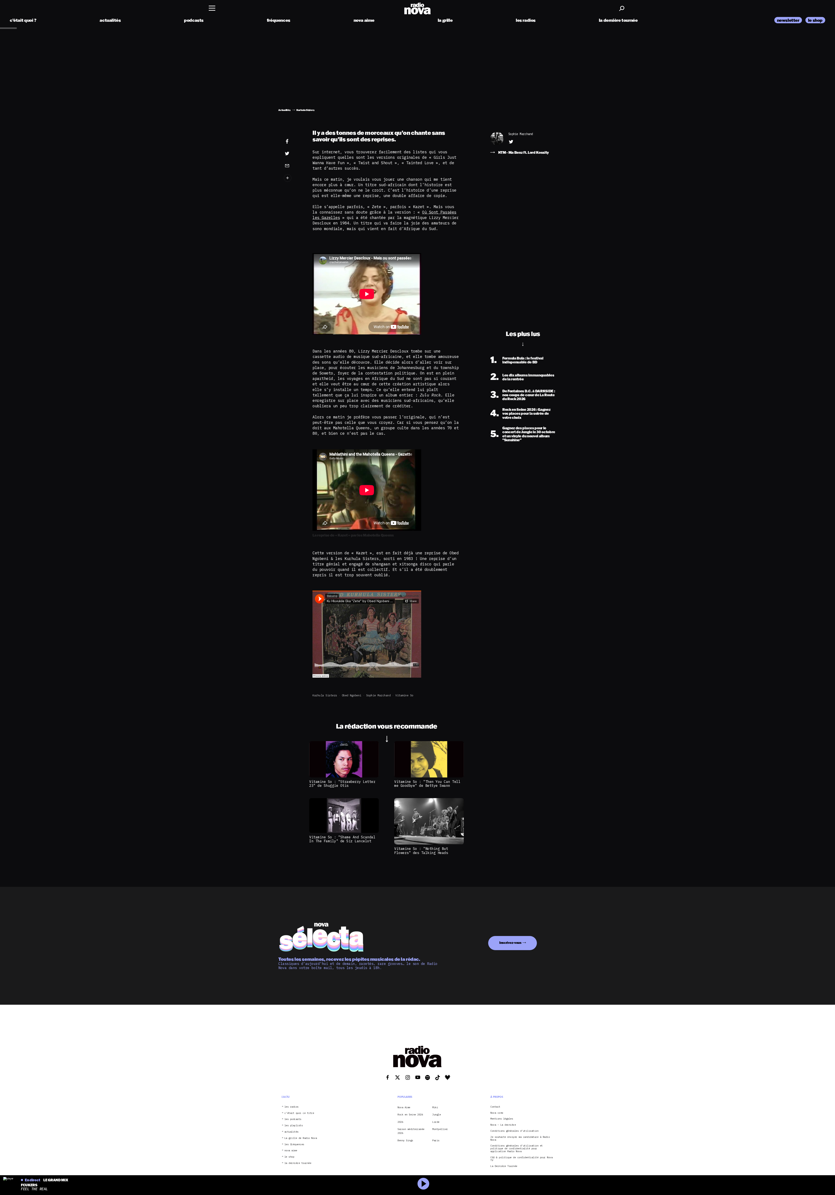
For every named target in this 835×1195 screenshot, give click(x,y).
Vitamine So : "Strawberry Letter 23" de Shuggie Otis (342, 783)
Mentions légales (501, 1118)
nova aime (364, 20)
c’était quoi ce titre (299, 1113)
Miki (435, 1107)
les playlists (293, 1125)
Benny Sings (405, 1140)
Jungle (436, 1114)
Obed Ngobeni (351, 695)
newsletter (788, 20)
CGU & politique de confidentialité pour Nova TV (521, 1159)
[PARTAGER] (294, 153)
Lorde (435, 1121)
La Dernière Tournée (503, 1166)
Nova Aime (403, 1107)
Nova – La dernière (503, 1124)
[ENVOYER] (294, 165)
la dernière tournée (618, 20)
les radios (526, 20)
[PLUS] (294, 178)
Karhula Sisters (324, 695)
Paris (435, 1140)
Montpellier (440, 1129)
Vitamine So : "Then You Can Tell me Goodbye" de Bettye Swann (427, 783)
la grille (445, 20)
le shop (815, 20)
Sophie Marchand (378, 695)
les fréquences (294, 1144)
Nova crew (496, 1112)
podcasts (194, 20)
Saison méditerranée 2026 (410, 1131)
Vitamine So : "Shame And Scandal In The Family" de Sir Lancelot (342, 839)
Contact (495, 1106)
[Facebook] (294, 141)
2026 (400, 1121)
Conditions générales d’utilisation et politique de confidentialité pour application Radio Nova (516, 1148)
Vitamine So (404, 695)
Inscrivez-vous (510, 943)
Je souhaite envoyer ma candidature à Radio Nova (520, 1138)
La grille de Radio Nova (300, 1138)
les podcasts (292, 1119)
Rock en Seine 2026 (410, 1114)
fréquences (278, 20)
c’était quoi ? (23, 20)
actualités (110, 20)
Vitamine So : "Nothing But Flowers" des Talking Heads (421, 850)
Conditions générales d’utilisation (514, 1131)
